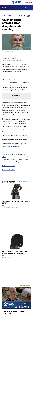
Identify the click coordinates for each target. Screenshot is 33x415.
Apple (21, 143)
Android (4, 146)
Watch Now (28, 2)
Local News (7, 15)
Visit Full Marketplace (25, 181)
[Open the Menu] (3, 2)
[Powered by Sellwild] (28, 285)
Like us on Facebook (8, 170)
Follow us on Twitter (8, 166)
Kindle (13, 146)
